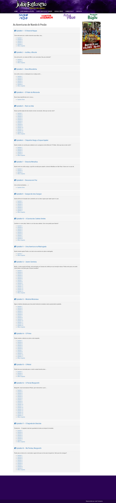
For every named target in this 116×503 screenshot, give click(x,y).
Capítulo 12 (20, 130)
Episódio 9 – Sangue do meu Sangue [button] (29, 194)
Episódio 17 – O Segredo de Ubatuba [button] (28, 423)
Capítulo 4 (19, 42)
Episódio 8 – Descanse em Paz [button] (26, 180)
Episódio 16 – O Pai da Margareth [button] (27, 383)
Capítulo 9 (19, 126)
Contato (79, 11)
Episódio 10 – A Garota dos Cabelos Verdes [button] (31, 219)
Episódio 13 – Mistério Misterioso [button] (27, 299)
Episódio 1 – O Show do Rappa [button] (26, 31)
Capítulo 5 (19, 44)
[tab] (46, 30)
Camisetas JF (69, 11)
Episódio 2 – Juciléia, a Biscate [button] (26, 52)
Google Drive (58, 11)
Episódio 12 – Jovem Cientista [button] (26, 262)
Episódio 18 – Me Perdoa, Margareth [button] (28, 448)
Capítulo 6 (19, 84)
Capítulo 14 (20, 291)
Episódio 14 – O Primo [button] (23, 333)
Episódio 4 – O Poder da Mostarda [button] (28, 92)
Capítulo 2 (19, 39)
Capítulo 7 (19, 122)
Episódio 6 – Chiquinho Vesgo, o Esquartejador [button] (32, 140)
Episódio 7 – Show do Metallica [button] (27, 162)
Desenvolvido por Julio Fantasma (94, 501)
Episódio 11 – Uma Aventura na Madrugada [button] (31, 247)
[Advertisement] (70, 4)
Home (16, 11)
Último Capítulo (21, 46)
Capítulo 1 (19, 38)
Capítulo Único (21, 99)
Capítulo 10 (20, 127)
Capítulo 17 (20, 415)
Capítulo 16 (20, 414)
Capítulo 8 (19, 124)
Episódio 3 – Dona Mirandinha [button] (26, 69)
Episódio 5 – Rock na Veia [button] (25, 106)
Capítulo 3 (19, 41)
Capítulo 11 (20, 129)
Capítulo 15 (20, 412)
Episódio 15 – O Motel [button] (23, 365)
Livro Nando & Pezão (27, 11)
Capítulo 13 (20, 132)
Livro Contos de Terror (44, 11)
